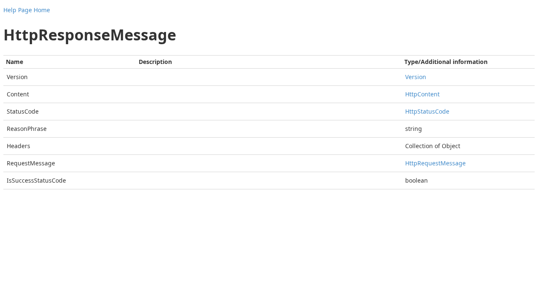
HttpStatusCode (427, 111)
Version (415, 77)
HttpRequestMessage (435, 163)
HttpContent (422, 94)
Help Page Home (26, 10)
